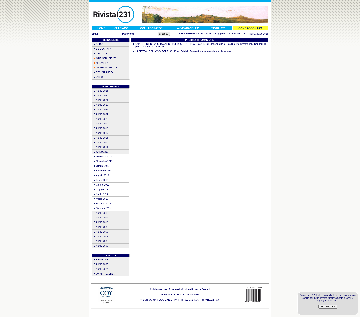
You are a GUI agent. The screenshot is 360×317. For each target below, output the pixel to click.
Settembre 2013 (104, 170)
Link (165, 289)
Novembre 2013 (104, 161)
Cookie (186, 289)
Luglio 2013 (102, 180)
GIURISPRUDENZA (106, 58)
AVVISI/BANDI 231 (188, 28)
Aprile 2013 (102, 194)
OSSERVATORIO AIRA (107, 67)
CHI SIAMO (121, 28)
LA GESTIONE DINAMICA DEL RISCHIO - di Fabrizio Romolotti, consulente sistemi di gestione (183, 51)
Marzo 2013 (102, 199)
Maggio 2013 (103, 189)
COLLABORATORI (151, 28)
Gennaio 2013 (103, 208)
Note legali (174, 289)
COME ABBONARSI (250, 28)
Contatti (206, 289)
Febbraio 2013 (103, 203)
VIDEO (99, 77)
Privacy (195, 289)
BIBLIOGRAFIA (103, 49)
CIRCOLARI (102, 53)
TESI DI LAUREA (104, 72)
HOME (101, 28)
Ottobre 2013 (102, 166)
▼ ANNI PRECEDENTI (105, 273)
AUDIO (99, 44)
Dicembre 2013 (104, 156)
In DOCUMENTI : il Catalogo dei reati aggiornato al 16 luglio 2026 (207, 33)
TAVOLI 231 (218, 28)
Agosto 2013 (102, 175)
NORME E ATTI (103, 63)
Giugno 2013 (102, 185)
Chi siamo (155, 289)
